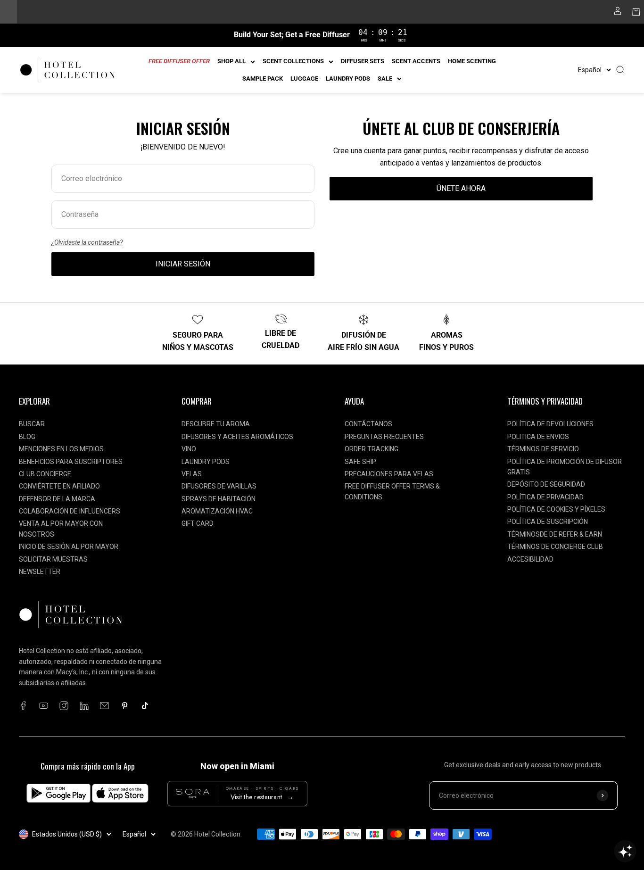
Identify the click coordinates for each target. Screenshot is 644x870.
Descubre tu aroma (216, 424)
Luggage (304, 78)
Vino (189, 449)
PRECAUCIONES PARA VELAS (389, 474)
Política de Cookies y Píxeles (556, 509)
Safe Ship (360, 461)
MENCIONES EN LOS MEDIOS (61, 449)
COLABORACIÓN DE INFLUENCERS (69, 511)
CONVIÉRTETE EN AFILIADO (59, 486)
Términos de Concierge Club (555, 546)
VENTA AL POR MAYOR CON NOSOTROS (61, 529)
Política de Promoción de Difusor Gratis (564, 467)
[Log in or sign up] (617, 13)
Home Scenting (472, 61)
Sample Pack (262, 78)
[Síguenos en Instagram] (63, 705)
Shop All (231, 61)
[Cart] (636, 13)
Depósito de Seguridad (546, 484)
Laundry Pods (348, 78)
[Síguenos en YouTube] (43, 705)
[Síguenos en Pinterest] (124, 705)
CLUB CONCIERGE (45, 474)
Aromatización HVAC (217, 511)
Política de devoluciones (550, 424)
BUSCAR (32, 424)
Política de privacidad (545, 497)
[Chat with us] (625, 851)
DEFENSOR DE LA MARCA (57, 499)
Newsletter (39, 571)
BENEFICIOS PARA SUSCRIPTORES (71, 461)
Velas (192, 474)
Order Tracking (371, 449)
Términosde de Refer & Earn (554, 534)
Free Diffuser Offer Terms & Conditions (392, 491)
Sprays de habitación (219, 499)
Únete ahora (461, 188)
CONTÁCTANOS (368, 424)
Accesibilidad (530, 559)
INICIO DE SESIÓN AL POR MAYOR (68, 546)
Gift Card (198, 523)
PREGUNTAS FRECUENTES (384, 436)
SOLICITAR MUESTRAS (53, 559)
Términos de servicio (543, 449)
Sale (385, 78)
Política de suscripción (547, 521)
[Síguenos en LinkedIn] (84, 705)
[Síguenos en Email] (104, 705)
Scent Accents (416, 61)
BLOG (27, 436)
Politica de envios (538, 436)
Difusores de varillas (219, 486)
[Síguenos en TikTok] (144, 705)
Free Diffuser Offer (179, 61)
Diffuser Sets (362, 61)
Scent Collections (293, 61)
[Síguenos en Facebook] (23, 705)
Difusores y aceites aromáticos (237, 436)
